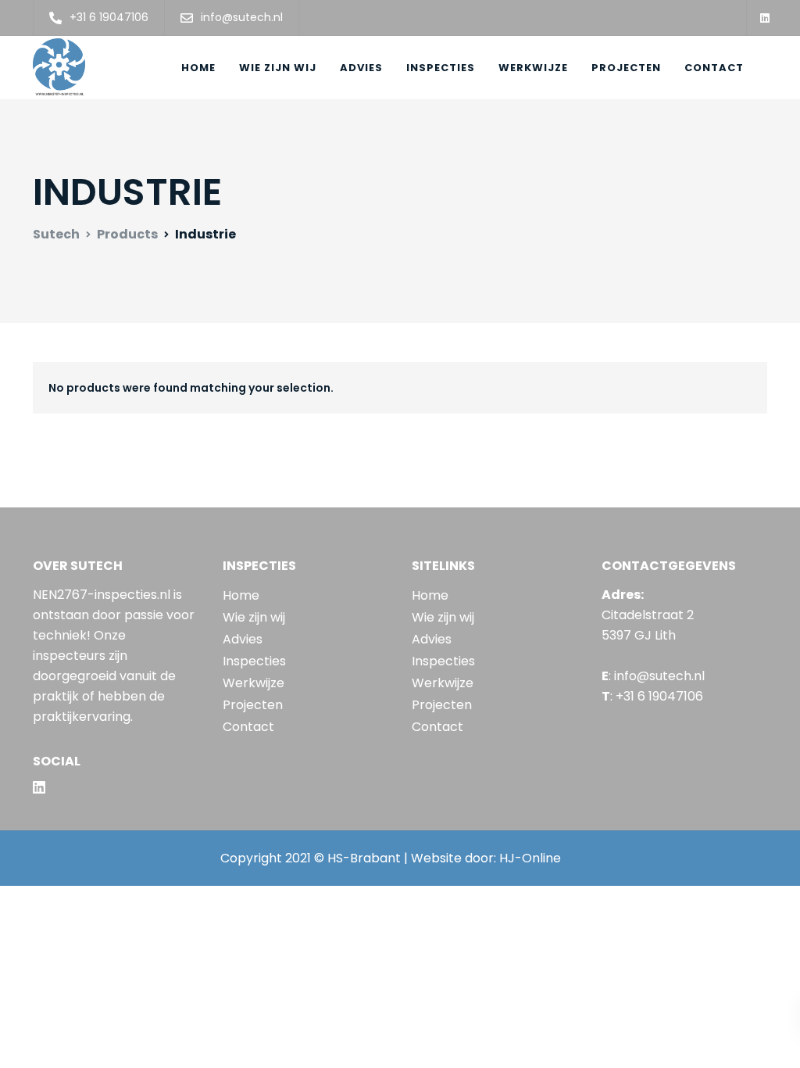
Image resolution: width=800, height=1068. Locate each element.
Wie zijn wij (277, 67)
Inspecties (440, 67)
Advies (361, 67)
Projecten (626, 67)
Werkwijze (533, 67)
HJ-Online (530, 858)
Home (198, 67)
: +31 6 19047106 (652, 696)
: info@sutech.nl (653, 676)
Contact (714, 67)
